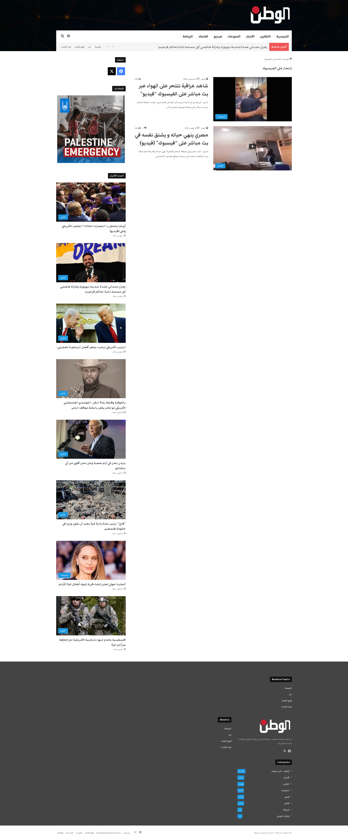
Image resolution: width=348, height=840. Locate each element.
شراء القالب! (66, 46)
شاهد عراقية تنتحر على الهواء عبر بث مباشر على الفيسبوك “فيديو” (173, 90)
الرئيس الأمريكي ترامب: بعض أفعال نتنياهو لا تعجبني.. (91, 347)
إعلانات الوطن (283, 816)
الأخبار (250, 36)
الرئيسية (282, 36)
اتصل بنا (79, 832)
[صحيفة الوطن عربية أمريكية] (270, 15)
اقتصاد (203, 36)
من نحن (126, 832)
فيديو (218, 36)
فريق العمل (79, 46)
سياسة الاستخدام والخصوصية (108, 832)
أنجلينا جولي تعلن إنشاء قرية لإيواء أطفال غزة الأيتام (92, 584)
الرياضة (188, 36)
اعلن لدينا (70, 832)
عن (89, 46)
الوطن (203, 79)
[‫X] (284, 751)
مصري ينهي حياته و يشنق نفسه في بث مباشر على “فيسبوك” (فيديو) (171, 139)
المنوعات (234, 36)
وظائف (60, 832)
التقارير (265, 36)
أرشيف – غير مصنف (280, 771)
